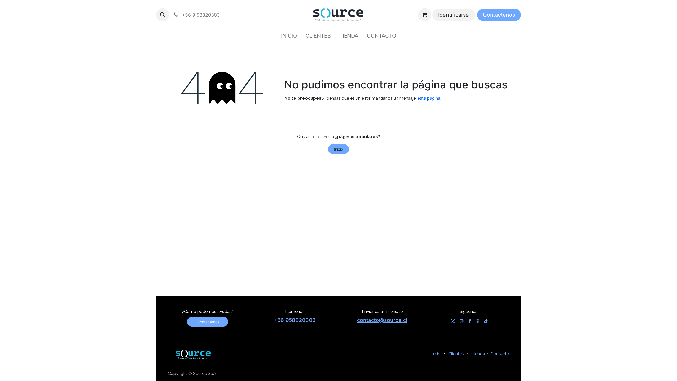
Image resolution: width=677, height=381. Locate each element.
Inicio (338, 149)
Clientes (456, 353)
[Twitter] (453, 321)
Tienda (478, 353)
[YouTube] (478, 321)
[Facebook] (470, 321)
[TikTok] (486, 321)
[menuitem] (289, 36)
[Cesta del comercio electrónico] (424, 14)
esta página (429, 98)
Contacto (500, 353)
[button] (162, 14)
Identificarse (453, 15)
